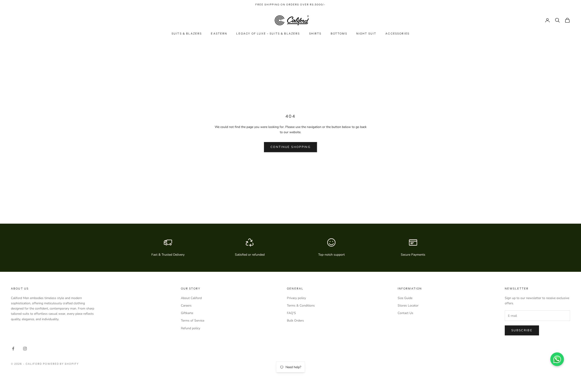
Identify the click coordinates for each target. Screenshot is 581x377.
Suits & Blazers (187, 33)
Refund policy (190, 328)
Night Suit (366, 33)
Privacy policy (296, 298)
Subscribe (521, 330)
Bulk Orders (295, 320)
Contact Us (405, 313)
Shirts (315, 33)
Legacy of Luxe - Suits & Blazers (268, 33)
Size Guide (405, 298)
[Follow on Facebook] (13, 348)
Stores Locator (408, 305)
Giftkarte (187, 313)
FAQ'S (291, 313)
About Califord (191, 298)
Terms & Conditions (301, 305)
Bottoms (339, 33)
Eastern (219, 33)
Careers (186, 305)
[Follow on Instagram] (25, 348)
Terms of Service (192, 320)
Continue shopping (290, 147)
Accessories (397, 33)
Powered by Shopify (61, 363)
